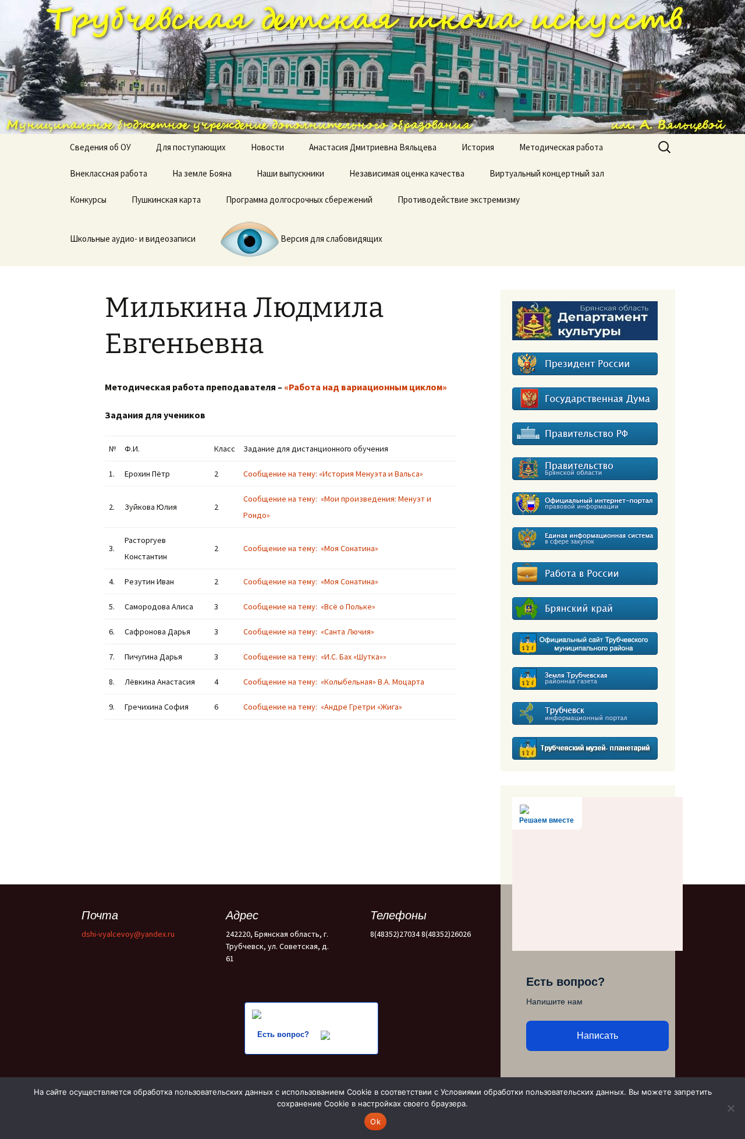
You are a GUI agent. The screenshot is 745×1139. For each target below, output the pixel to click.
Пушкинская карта (166, 199)
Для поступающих (191, 147)
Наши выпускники (290, 173)
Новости (267, 147)
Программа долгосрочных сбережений (299, 199)
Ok (375, 1121)
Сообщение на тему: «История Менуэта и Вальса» (334, 473)
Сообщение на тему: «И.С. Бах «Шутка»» (314, 656)
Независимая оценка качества (406, 173)
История (478, 147)
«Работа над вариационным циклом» (365, 387)
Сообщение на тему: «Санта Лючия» (310, 631)
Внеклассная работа (108, 173)
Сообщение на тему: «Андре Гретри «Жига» (326, 706)
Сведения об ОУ (100, 147)
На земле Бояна (202, 173)
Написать (597, 1036)
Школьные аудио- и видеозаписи (133, 238)
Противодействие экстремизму (459, 199)
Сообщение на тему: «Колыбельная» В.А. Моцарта (335, 681)
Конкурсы (88, 199)
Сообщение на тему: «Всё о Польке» (310, 606)
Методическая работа (561, 147)
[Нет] (730, 1108)
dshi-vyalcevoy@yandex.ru (128, 934)
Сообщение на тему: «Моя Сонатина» (310, 548)
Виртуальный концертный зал (546, 173)
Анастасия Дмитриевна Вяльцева (373, 147)
